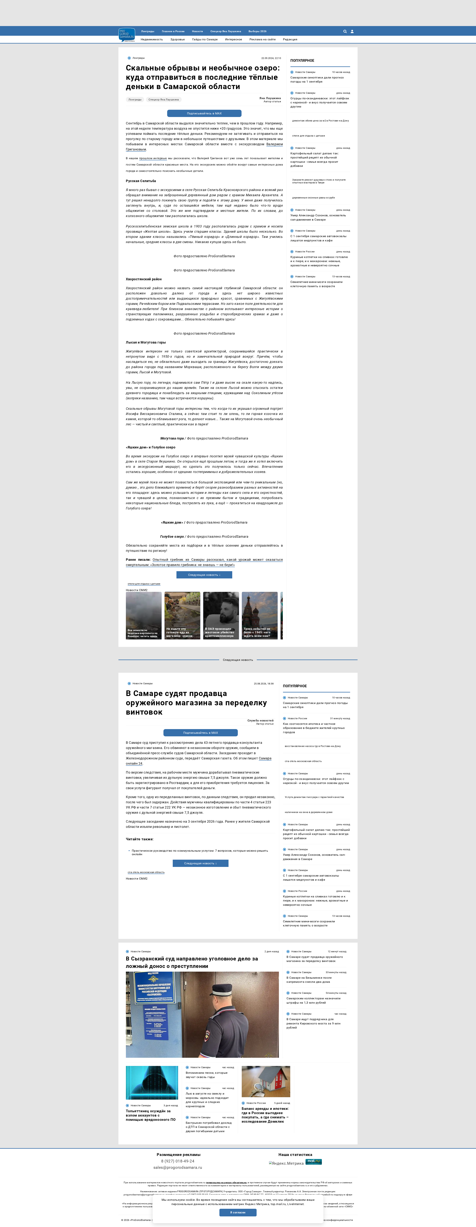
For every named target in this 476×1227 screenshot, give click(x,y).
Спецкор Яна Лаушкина (164, 99)
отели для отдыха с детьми (144, 583)
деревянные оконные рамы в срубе (313, 197)
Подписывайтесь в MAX (204, 113)
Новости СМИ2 (137, 590)
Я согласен (238, 1212)
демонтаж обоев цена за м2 (309, 120)
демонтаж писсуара (306, 797)
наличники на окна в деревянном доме (309, 812)
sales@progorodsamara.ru (177, 1167)
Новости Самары (305, 72)
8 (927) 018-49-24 (177, 1161)
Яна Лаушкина (270, 98)
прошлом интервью (153, 158)
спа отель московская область (146, 872)
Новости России (305, 251)
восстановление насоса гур (301, 746)
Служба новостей (260, 720)
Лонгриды (139, 58)
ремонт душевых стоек (318, 180)
